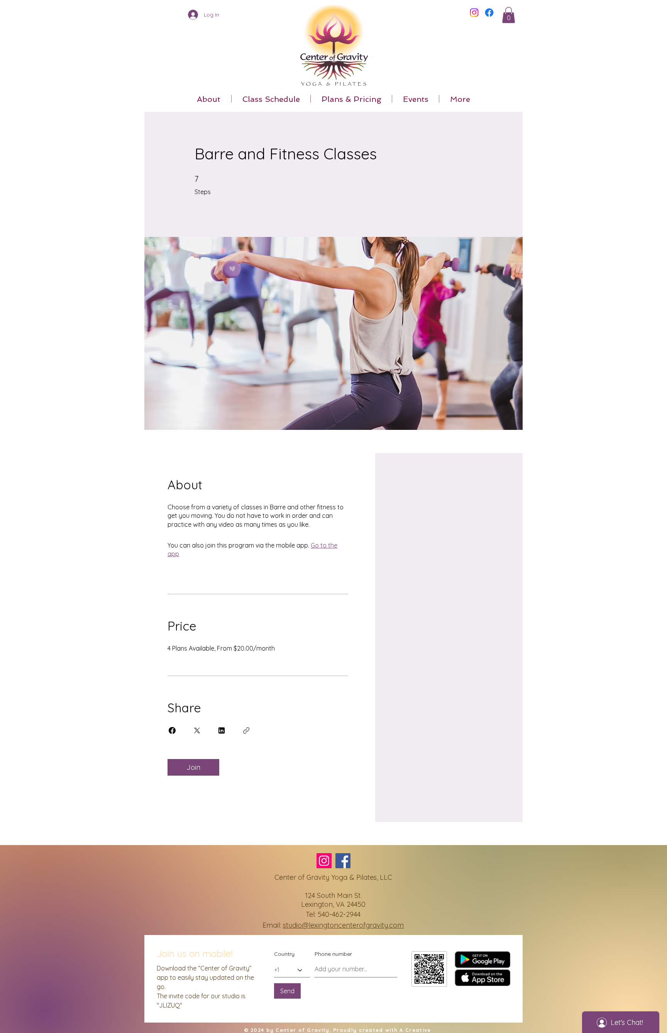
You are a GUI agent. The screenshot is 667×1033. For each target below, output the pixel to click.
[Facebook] (489, 12)
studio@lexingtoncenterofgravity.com (343, 925)
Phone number (333, 954)
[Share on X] (196, 730)
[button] (508, 15)
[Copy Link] (246, 730)
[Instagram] (474, 12)
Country (284, 954)
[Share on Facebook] (172, 730)
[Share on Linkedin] (221, 730)
